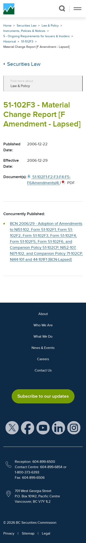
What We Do (43, 337)
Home (7, 25)
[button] (62, 8)
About (43, 314)
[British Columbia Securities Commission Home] (8, 8)
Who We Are (43, 325)
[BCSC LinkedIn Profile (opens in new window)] (58, 427)
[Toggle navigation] (77, 9)
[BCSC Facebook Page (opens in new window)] (27, 427)
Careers (43, 359)
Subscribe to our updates (43, 396)
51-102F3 (27, 41)
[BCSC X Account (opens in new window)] (12, 427)
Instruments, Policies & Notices (24, 31)
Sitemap (28, 533)
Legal (46, 533)
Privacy (8, 533)
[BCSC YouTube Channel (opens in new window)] (43, 427)
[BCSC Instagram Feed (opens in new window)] (74, 427)
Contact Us (43, 370)
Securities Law (26, 25)
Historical (9, 41)
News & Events (43, 348)
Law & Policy (50, 25)
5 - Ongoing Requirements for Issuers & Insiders (36, 36)
